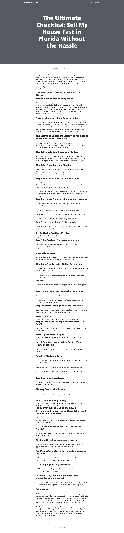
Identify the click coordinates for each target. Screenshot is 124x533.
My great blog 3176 (31, 2)
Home (90, 2)
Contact (97, 2)
